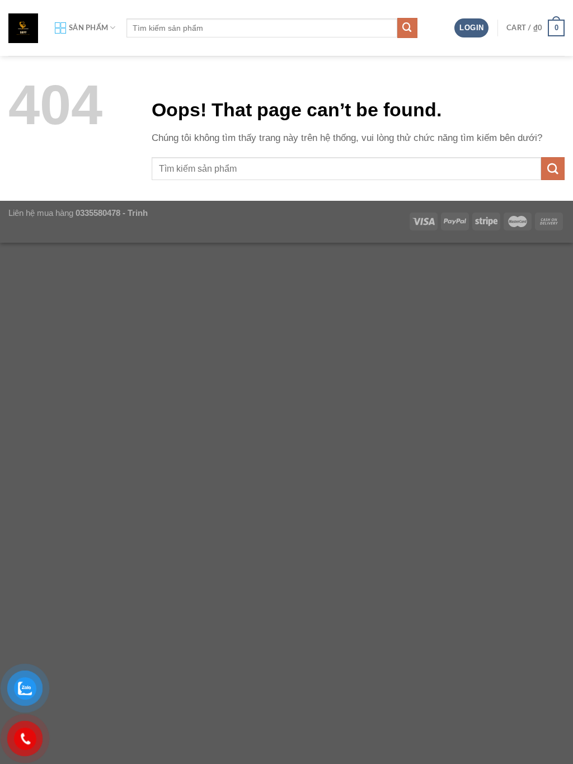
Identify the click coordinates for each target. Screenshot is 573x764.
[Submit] (407, 27)
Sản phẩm (88, 28)
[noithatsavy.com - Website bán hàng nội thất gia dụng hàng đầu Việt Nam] (23, 28)
